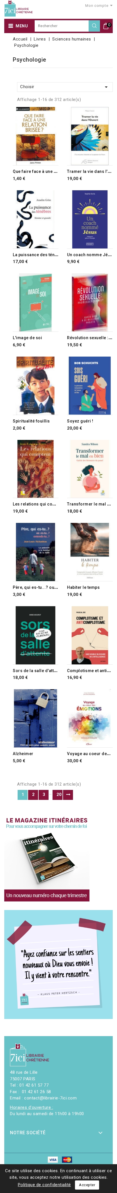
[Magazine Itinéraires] (46, 858)
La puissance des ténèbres (39, 254)
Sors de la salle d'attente (37, 670)
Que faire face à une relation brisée (48, 171)
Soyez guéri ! (80, 421)
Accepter (87, 1185)
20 (59, 794)
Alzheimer (23, 753)
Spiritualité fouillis (31, 421)
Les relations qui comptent (39, 504)
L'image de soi (27, 337)
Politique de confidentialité (44, 1184)
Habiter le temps (83, 587)
